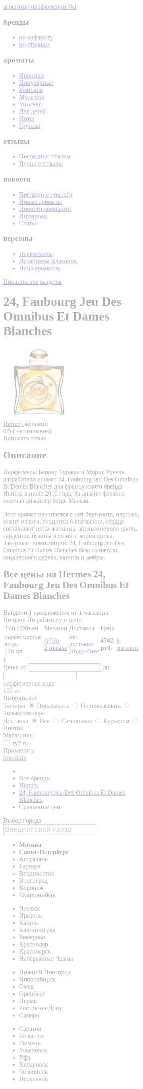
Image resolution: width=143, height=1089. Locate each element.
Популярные (36, 82)
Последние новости (46, 194)
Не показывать (100, 705)
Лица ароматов (39, 268)
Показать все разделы (32, 281)
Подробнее (84, 651)
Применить (18, 750)
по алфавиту (36, 37)
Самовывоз (76, 721)
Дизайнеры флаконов (48, 261)
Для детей (32, 111)
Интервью (33, 216)
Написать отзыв (24, 438)
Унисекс (30, 104)
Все (44, 721)
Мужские (31, 97)
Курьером (116, 721)
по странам (34, 44)
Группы (29, 125)
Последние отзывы (45, 156)
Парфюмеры (36, 253)
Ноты (26, 118)
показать (15, 757)
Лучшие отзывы (41, 163)
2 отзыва (56, 647)
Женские (31, 89)
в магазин (127, 644)
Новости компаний (45, 208)
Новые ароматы (40, 201)
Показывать (53, 705)
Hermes (13, 423)
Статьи (28, 223)
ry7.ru (51, 640)
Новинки (31, 75)
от (24, 667)
